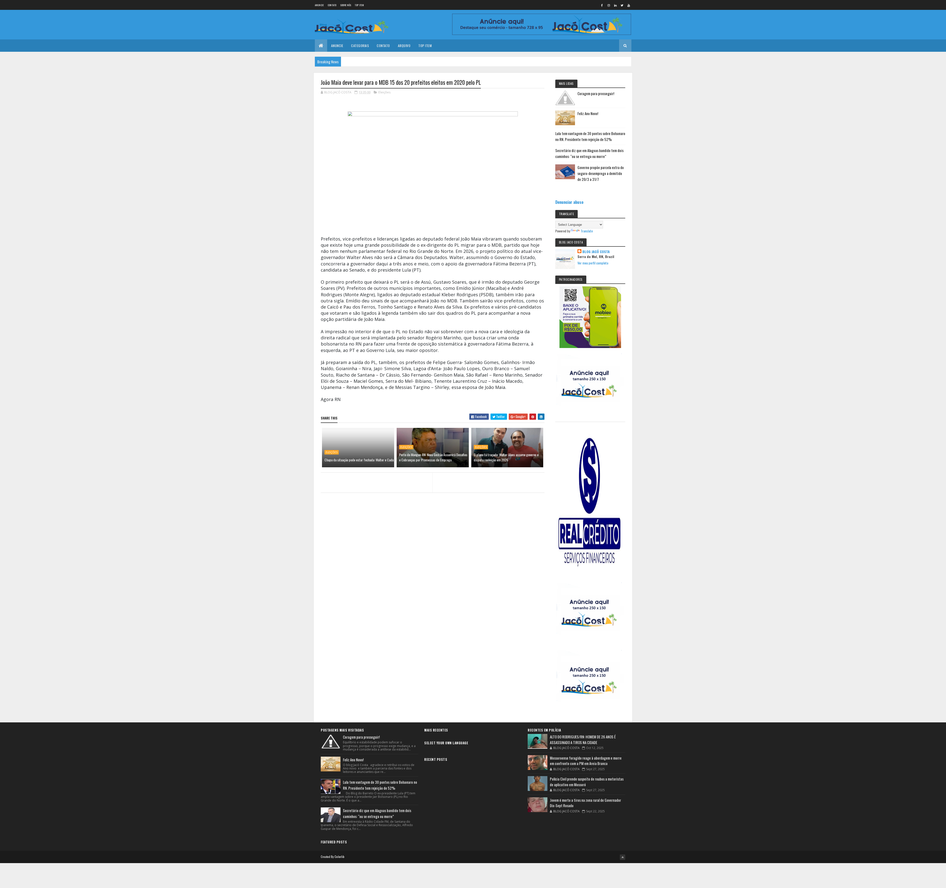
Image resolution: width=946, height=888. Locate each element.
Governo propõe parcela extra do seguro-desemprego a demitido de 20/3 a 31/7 (600, 173)
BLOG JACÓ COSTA (596, 251)
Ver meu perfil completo (592, 262)
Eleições (384, 92)
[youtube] (628, 5)
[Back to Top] (622, 857)
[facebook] (602, 5)
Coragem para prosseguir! (595, 93)
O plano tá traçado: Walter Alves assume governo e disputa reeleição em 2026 (506, 457)
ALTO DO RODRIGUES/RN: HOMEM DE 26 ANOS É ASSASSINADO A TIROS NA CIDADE (583, 739)
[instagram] (608, 5)
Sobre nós (345, 5)
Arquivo (404, 45)
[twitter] (622, 5)
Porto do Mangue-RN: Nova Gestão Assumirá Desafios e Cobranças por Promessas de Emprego (433, 457)
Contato (332, 5)
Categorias (360, 45)
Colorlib (339, 856)
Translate (587, 230)
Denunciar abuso (569, 202)
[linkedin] (615, 5)
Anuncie (319, 5)
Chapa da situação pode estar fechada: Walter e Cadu (359, 459)
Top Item (359, 5)
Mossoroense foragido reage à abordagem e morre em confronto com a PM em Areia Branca (586, 760)
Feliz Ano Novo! (587, 113)
